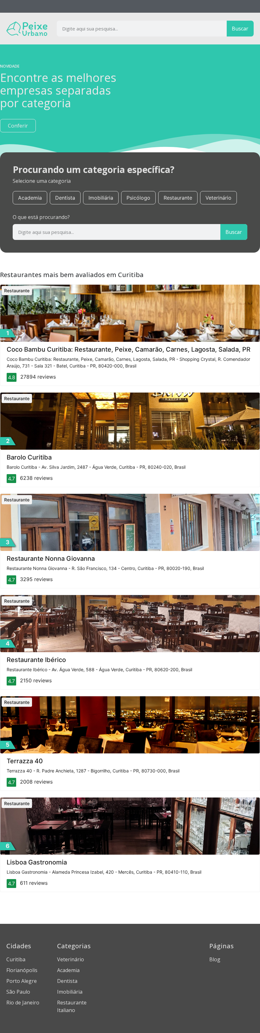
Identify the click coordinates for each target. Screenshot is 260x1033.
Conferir (18, 125)
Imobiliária (100, 198)
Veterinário (218, 198)
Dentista (65, 198)
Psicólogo (138, 198)
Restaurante (178, 198)
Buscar (240, 28)
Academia (30, 198)
